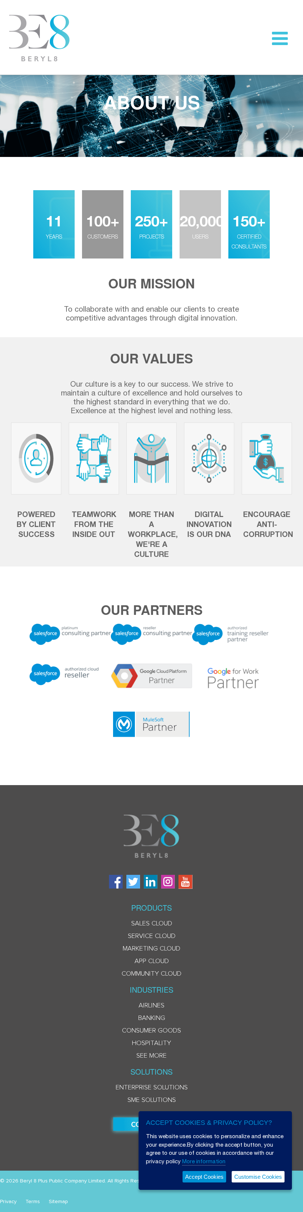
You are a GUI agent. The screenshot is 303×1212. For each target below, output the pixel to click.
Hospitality (151, 1043)
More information (203, 1161)
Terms (32, 1201)
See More (151, 1055)
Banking (151, 1018)
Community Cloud (151, 973)
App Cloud (152, 961)
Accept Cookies (204, 1177)
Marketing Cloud (151, 948)
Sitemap (58, 1201)
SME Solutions (151, 1100)
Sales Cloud (151, 923)
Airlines (151, 1005)
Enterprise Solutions (152, 1087)
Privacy (8, 1201)
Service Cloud (152, 936)
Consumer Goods (151, 1030)
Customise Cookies (258, 1177)
